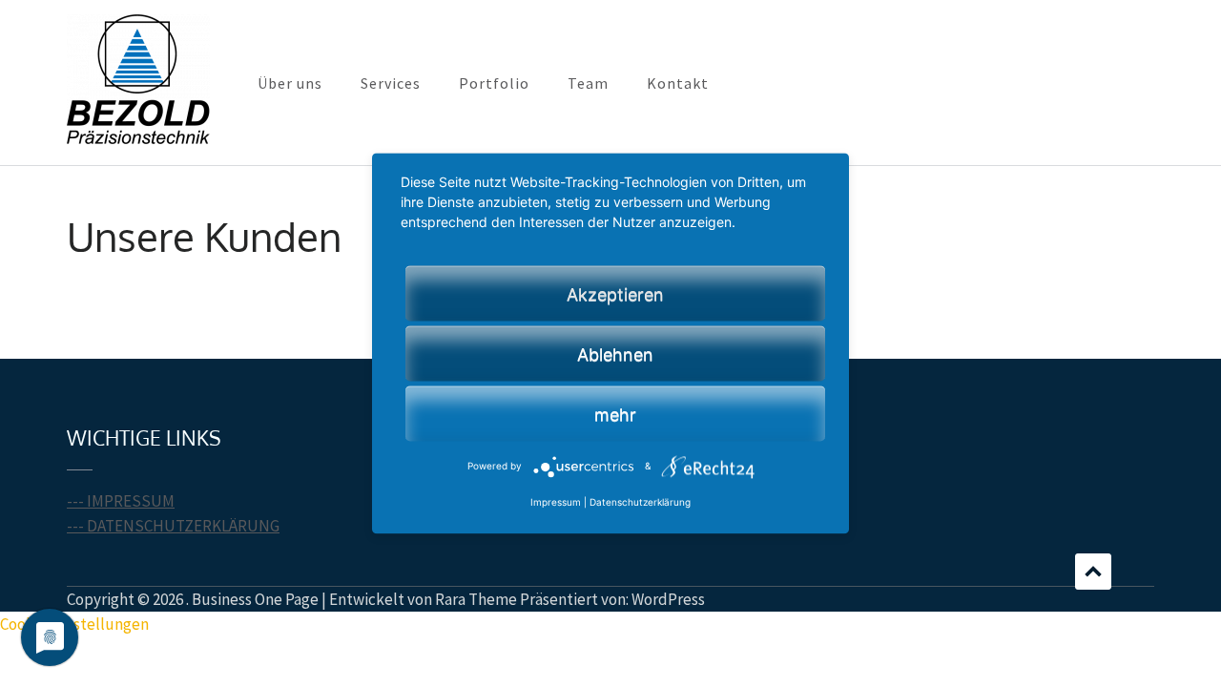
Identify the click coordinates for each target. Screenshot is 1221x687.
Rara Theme (476, 599)
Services (391, 83)
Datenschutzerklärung (640, 503)
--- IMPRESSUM (121, 500)
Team (588, 83)
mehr (615, 415)
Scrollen (1093, 571)
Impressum (555, 503)
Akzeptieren (615, 294)
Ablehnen (615, 354)
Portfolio (494, 83)
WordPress (668, 599)
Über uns (290, 83)
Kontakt (678, 83)
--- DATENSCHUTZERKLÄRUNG (173, 525)
